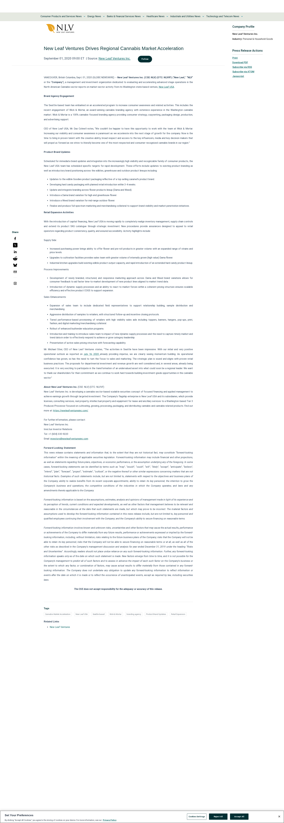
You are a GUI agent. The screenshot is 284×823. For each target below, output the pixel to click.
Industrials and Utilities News (185, 16)
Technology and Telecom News (222, 16)
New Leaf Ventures (60, 627)
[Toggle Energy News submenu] (103, 16)
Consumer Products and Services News (61, 16)
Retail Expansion (178, 614)
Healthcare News (155, 16)
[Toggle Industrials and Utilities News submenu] (203, 16)
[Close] (279, 816)
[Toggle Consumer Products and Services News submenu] (84, 16)
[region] (142, 817)
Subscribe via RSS (242, 67)
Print (235, 58)
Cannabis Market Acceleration (57, 614)
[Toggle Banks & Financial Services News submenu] (143, 16)
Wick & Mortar (115, 614)
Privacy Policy (109, 820)
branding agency (134, 614)
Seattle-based (99, 614)
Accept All (239, 816)
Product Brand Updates (156, 614)
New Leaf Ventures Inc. (114, 58)
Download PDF (240, 62)
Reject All (218, 816)
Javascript (238, 76)
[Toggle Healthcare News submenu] (167, 16)
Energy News (94, 16)
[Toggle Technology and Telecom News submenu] (242, 16)
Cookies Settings (197, 816)
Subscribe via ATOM (243, 71)
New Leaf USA (82, 614)
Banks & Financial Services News (124, 16)
